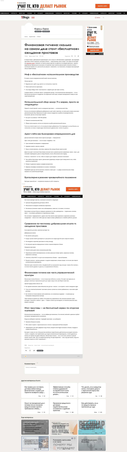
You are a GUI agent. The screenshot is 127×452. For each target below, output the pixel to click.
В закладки (40, 350)
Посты (26, 36)
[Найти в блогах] (103, 17)
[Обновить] (37, 363)
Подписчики (32, 36)
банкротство (30, 345)
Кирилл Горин (41, 29)
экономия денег (30, 63)
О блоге (39, 36)
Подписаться (38, 31)
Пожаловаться (46, 31)
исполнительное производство (47, 345)
